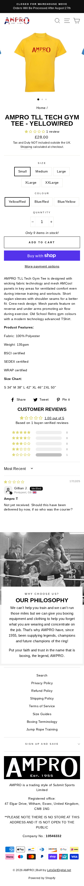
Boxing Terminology (42, 722)
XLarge (30, 182)
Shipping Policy (42, 698)
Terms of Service (42, 706)
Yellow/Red (17, 201)
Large (61, 171)
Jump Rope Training (42, 729)
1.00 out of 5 (54, 418)
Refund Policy (41, 691)
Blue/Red (42, 201)
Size (42, 163)
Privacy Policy (42, 683)
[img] (14, 482)
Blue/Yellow (66, 201)
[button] (35, 131)
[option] (42, 6)
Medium (41, 171)
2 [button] (43, 100)
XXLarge (52, 182)
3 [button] (46, 100)
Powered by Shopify (41, 878)
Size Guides (42, 714)
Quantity (42, 212)
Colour (42, 193)
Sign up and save (42, 744)
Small (22, 171)
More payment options (42, 266)
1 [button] (38, 99)
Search (41, 675)
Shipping (26, 146)
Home (41, 108)
